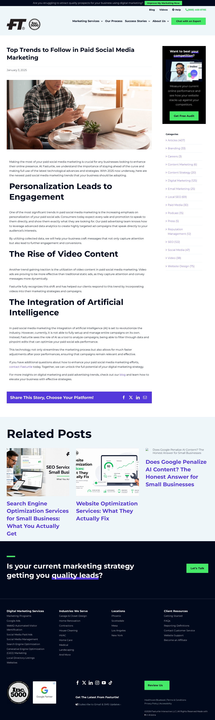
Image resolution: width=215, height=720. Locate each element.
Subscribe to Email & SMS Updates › (100, 704)
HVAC (62, 635)
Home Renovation (69, 620)
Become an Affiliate (175, 640)
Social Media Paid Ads (19, 634)
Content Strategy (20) (182, 172)
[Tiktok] (110, 683)
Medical (63, 644)
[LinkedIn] (137, 397)
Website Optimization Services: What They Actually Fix (107, 511)
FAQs (167, 620)
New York (117, 635)
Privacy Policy (151, 703)
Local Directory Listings (21, 657)
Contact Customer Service (179, 630)
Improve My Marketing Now (163, 3)
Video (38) (174, 258)
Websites (12, 662)
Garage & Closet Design (73, 615)
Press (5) (173, 221)
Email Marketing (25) (181, 188)
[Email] (144, 397)
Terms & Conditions (176, 700)
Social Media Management (22, 639)
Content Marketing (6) (182, 164)
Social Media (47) (179, 250)
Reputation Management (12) (179, 231)
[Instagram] (97, 683)
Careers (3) (175, 156)
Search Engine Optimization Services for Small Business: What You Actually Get (38, 518)
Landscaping (66, 649)
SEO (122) (174, 241)
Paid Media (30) (178, 205)
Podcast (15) (175, 213)
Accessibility (166, 703)
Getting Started (173, 615)
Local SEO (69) (177, 196)
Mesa (115, 625)
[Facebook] (123, 397)
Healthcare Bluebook (154, 700)
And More (65, 654)
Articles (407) (176, 140)
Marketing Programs (19, 615)
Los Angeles (119, 630)
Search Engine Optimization (23, 644)
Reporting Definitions (176, 625)
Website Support (174, 635)
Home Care (65, 640)
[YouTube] (104, 683)
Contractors (66, 625)
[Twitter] (84, 683)
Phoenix (116, 615)
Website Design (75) (181, 266)
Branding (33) (177, 148)
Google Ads (13, 620)
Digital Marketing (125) (182, 180)
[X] (130, 397)
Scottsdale (118, 620)
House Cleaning (68, 630)
